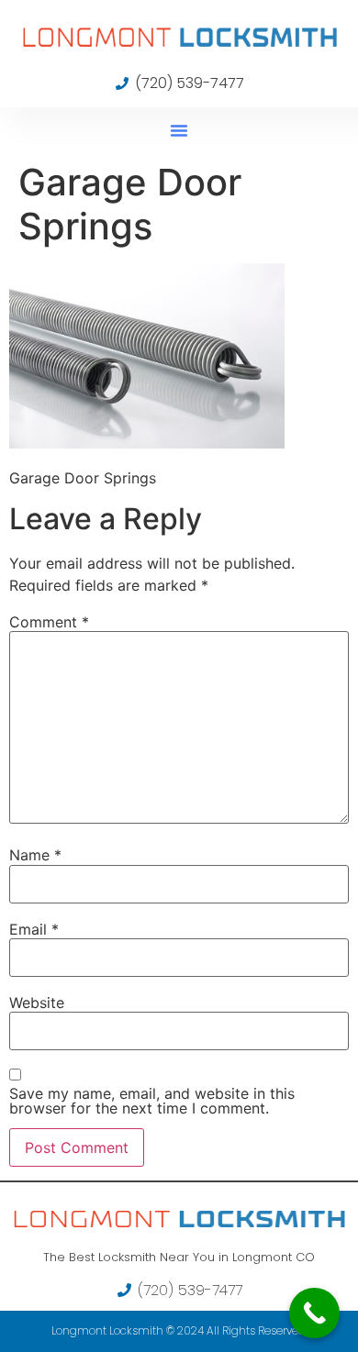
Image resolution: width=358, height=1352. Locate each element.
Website (36, 1002)
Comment (49, 622)
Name (35, 855)
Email (34, 929)
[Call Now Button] (314, 1313)
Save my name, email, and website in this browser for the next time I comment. (152, 1100)
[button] (179, 130)
